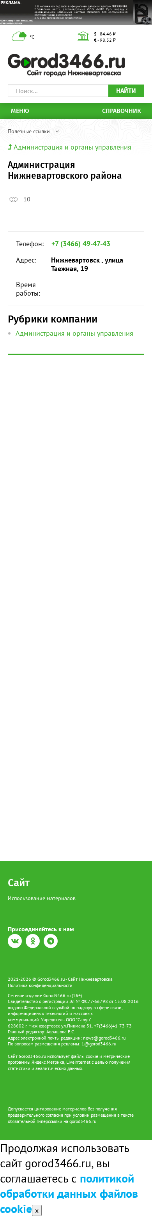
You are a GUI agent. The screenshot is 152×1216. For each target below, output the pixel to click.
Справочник (121, 111)
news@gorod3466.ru (104, 1038)
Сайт (19, 883)
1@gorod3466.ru (98, 1044)
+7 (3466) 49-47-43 (80, 244)
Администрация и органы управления (72, 147)
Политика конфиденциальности (40, 985)
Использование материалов (42, 898)
